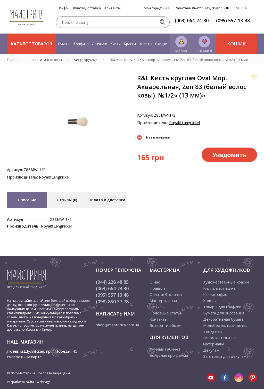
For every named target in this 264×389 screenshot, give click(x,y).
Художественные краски (226, 282)
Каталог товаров (31, 44)
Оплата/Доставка (86, 8)
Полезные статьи (166, 312)
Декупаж (99, 43)
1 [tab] (83, 170)
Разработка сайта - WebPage (29, 382)
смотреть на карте (24, 356)
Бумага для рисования (223, 312)
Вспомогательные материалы (220, 340)
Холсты (145, 43)
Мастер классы (163, 300)
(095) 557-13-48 (233, 20)
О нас (155, 282)
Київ (166, 8)
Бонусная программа (169, 355)
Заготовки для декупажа (226, 356)
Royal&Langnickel (54, 177)
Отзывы (157, 306)
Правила (158, 288)
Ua (244, 8)
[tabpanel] (83, 121)
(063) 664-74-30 (192, 20)
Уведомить (229, 154)
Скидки (161, 43)
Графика (81, 43)
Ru (237, 8)
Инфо (63, 8)
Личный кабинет (165, 349)
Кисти (115, 43)
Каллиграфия (215, 294)
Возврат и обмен (165, 325)
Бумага (64, 43)
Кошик (236, 43)
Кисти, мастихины (219, 288)
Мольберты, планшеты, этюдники (225, 328)
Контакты (112, 8)
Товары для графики (222, 306)
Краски (130, 43)
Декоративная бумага (223, 319)
